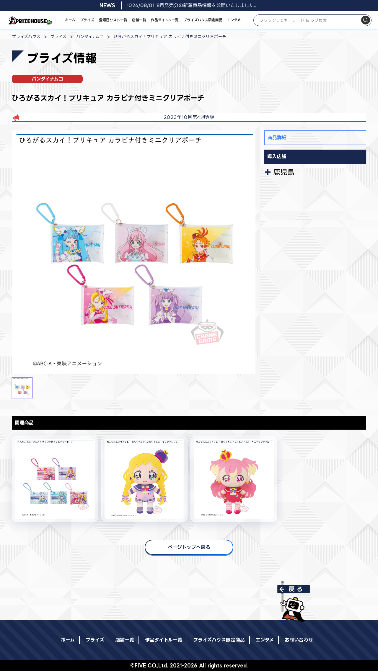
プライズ (87, 20)
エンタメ (234, 20)
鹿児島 (283, 172)
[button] (22, 387)
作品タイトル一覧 (165, 20)
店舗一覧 (139, 20)
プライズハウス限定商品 (202, 20)
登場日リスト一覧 (113, 20)
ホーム (70, 20)
